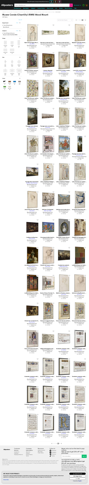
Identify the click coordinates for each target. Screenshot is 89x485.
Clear (17, 30)
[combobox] (42, 5)
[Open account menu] (80, 5)
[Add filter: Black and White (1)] (4, 81)
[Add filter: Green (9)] (4, 86)
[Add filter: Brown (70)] (9, 81)
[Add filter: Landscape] (5, 50)
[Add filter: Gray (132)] (19, 81)
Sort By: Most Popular (62, 20)
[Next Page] (85, 20)
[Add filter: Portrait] (5, 42)
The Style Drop (17, 8)
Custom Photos (41, 8)
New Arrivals (50, 8)
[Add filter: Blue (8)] (14, 81)
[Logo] (7, 5)
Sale (75, 8)
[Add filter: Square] (12, 42)
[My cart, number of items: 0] (87, 5)
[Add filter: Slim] (19, 42)
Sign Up (84, 456)
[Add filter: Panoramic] (12, 50)
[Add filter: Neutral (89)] (9, 86)
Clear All (20, 19)
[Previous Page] (76, 20)
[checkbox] (5, 63)
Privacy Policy (6, 479)
